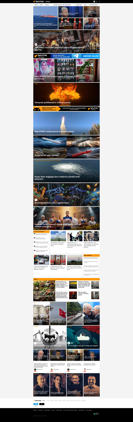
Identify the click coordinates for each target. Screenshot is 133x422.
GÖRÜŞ (75, 400)
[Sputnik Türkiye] (39, 2)
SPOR (36, 207)
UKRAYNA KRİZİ (62, 7)
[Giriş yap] (97, 2)
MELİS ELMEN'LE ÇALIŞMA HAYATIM (57, 374)
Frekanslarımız (40, 410)
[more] (57, 28)
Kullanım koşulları (47, 410)
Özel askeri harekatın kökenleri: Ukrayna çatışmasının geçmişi (48, 31)
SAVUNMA (64, 400)
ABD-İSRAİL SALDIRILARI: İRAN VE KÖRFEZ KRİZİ (74, 351)
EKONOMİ (60, 400)
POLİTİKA (55, 400)
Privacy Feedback (89, 410)
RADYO (78, 400)
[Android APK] (96, 414)
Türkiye (48, 400)
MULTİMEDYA (36, 326)
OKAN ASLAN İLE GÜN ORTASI (72, 374)
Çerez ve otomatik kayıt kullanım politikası (70, 410)
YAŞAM (68, 400)
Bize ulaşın (53, 410)
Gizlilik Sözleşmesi (81, 410)
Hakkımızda (35, 410)
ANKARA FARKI (36, 374)
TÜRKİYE (60, 19)
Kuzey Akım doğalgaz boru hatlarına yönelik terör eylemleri (48, 160)
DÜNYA (35, 7)
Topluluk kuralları (59, 410)
